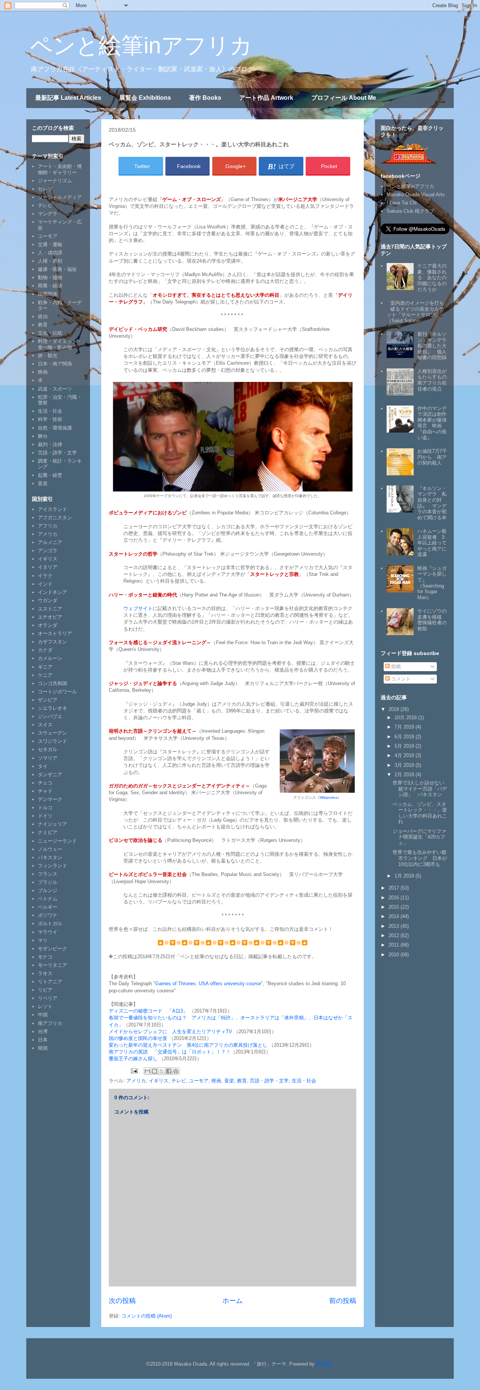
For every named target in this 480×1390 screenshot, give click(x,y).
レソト (45, 1006)
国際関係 (47, 294)
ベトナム (47, 899)
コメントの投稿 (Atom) (147, 1316)
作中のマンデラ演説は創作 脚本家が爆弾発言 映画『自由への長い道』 (434, 423)
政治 (43, 316)
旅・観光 (47, 355)
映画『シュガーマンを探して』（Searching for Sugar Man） (432, 582)
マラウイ (47, 932)
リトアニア (50, 981)
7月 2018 (405, 727)
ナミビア (47, 832)
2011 (394, 945)
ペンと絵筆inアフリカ (141, 45)
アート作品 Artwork (266, 98)
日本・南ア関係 (55, 364)
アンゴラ (47, 550)
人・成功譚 (50, 252)
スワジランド (52, 741)
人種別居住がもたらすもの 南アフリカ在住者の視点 (434, 380)
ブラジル (47, 882)
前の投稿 (342, 1300)
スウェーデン (52, 733)
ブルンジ (47, 890)
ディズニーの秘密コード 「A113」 (149, 1011)
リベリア (47, 998)
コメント (400, 679)
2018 (394, 709)
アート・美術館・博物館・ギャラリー (60, 169)
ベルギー (47, 907)
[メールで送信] (147, 1071)
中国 (43, 1014)
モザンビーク (52, 948)
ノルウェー (50, 849)
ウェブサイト (138, 608)
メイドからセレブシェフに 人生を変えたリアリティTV (170, 1031)
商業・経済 (50, 286)
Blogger (324, 1364)
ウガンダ (47, 600)
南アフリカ (50, 1023)
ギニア (45, 667)
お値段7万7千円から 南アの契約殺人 (432, 457)
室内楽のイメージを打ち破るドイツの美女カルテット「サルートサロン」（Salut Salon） (415, 311)
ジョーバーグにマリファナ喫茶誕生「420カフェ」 (419, 837)
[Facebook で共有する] (168, 1071)
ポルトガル (50, 923)
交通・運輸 (50, 244)
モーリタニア (52, 965)
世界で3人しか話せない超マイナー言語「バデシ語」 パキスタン (420, 788)
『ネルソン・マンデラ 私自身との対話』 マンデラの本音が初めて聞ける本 (432, 502)
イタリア (47, 567)
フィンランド (52, 866)
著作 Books (205, 98)
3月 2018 (405, 765)
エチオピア (50, 617)
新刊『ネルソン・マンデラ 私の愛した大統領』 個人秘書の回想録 (434, 345)
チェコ (45, 783)
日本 (43, 1040)
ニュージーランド (57, 841)
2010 (394, 954)
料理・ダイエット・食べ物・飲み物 (60, 344)
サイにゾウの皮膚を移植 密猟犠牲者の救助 (432, 619)
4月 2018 (405, 755)
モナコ (45, 957)
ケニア (45, 675)
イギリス (158, 1080)
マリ (43, 940)
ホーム (232, 1300)
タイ (43, 766)
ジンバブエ (50, 716)
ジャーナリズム (55, 180)
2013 (394, 926)
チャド (45, 791)
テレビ (178, 1080)
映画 (216, 1080)
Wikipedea (329, 797)
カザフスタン (52, 642)
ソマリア (47, 758)
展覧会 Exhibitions (145, 98)
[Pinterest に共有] (176, 1071)
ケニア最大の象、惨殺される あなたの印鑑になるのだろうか (432, 277)
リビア (45, 990)
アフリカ (47, 526)
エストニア (50, 609)
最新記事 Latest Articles (68, 98)
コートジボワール (57, 691)
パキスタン (50, 857)
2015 (394, 907)
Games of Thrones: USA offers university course (208, 983)
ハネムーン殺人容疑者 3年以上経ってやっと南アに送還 (432, 542)
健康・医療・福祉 (57, 269)
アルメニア (50, 542)
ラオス (45, 973)
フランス (47, 874)
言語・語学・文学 (269, 1080)
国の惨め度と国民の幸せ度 (138, 1038)
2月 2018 (405, 774)
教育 (242, 1080)
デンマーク (50, 799)
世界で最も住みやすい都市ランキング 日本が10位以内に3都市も (420, 858)
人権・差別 (50, 261)
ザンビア (47, 700)
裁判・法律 (50, 444)
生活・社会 (304, 1080)
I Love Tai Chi (402, 203)
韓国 (43, 1048)
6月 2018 (405, 736)
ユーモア (198, 1080)
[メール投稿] (133, 1070)
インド (45, 584)
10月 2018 (406, 717)
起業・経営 (50, 475)
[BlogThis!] (154, 1071)
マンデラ (47, 213)
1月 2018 (405, 876)
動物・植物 (50, 277)
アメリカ (136, 1080)
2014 (394, 916)
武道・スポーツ (55, 389)
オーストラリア (55, 633)
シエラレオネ (52, 708)
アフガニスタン (55, 517)
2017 (394, 888)
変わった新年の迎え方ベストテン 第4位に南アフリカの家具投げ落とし (188, 1045)
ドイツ (45, 816)
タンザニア (50, 774)
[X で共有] (161, 1071)
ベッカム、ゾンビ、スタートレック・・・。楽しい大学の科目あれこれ (420, 813)
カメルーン (50, 658)
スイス (45, 724)
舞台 (43, 436)
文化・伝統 (50, 333)
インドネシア (52, 592)
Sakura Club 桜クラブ (410, 211)
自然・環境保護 (55, 428)
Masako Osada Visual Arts (416, 194)
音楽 (229, 1080)
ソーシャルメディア (60, 197)
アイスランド (52, 509)
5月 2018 (405, 746)
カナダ (45, 650)
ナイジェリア (52, 824)
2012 (394, 935)
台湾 (43, 1031)
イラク (45, 576)
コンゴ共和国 (52, 683)
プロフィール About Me (343, 98)
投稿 (395, 666)
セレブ (45, 189)
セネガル (47, 749)
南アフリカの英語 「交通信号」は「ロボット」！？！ (170, 1052)
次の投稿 (122, 1300)
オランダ (47, 625)
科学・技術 (50, 419)
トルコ (45, 807)
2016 (394, 897)
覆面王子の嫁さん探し (133, 1058)
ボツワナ (47, 915)
